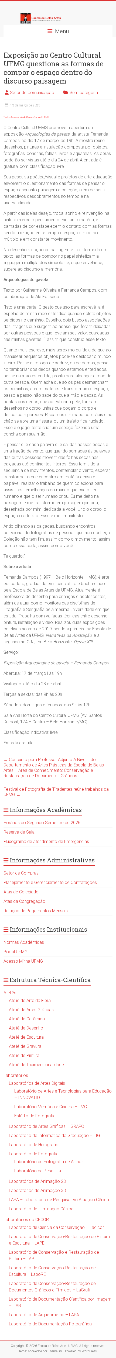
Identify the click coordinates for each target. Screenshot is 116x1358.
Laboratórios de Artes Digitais (37, 1083)
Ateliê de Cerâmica (27, 1018)
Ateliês (10, 992)
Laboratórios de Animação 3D (37, 1190)
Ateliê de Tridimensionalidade (36, 1064)
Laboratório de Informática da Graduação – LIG (54, 1135)
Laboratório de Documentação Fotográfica (50, 1323)
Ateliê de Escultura (26, 1037)
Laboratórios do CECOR (26, 1219)
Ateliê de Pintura (24, 1055)
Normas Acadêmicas (24, 942)
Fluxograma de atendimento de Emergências (46, 841)
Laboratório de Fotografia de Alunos (49, 1161)
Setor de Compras (21, 873)
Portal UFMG (16, 951)
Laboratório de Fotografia (34, 1153)
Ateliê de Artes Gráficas (31, 1009)
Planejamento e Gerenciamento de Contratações (50, 882)
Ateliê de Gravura (25, 1046)
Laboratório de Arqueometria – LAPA (44, 1314)
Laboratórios (16, 1075)
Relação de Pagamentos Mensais (36, 910)
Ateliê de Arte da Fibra (30, 1000)
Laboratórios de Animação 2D (37, 1181)
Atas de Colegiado (21, 891)
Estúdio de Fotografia (35, 1115)
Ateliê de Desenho (26, 1028)
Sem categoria (84, 92)
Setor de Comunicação (32, 92)
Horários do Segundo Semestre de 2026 (42, 822)
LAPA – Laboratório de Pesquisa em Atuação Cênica (59, 1199)
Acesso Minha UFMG (23, 961)
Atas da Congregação (24, 901)
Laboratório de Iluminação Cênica (41, 1208)
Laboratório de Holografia (33, 1144)
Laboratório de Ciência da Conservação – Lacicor (56, 1227)
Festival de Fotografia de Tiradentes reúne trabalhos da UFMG (56, 792)
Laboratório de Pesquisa (37, 1170)
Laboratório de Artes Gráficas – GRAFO (46, 1126)
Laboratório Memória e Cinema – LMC (50, 1106)
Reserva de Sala (19, 832)
